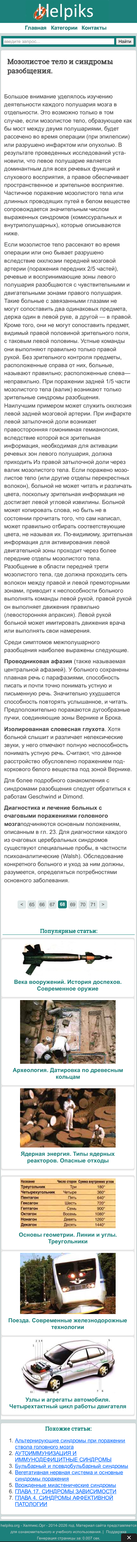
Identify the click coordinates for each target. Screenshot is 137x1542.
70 (82, 904)
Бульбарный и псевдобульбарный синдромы (71, 1466)
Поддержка (116, 1532)
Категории (64, 28)
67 (52, 904)
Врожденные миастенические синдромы (65, 1485)
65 (31, 904)
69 (72, 904)
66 (42, 904)
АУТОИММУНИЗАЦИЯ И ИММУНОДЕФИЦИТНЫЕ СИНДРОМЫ (63, 1456)
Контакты (94, 28)
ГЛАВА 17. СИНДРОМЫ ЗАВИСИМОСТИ (65, 1492)
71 (93, 904)
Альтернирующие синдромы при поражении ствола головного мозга (70, 1444)
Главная (36, 28)
